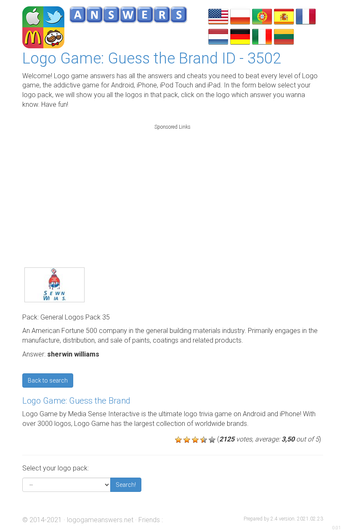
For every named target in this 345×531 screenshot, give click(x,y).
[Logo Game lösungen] (240, 36)
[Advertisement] (172, 186)
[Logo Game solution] (306, 16)
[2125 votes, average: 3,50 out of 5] (178, 439)
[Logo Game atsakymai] (284, 36)
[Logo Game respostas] (262, 16)
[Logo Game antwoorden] (218, 36)
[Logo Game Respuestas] (284, 16)
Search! (126, 484)
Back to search (48, 380)
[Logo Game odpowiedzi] (240, 16)
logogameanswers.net (100, 520)
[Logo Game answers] (218, 16)
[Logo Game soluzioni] (262, 36)
